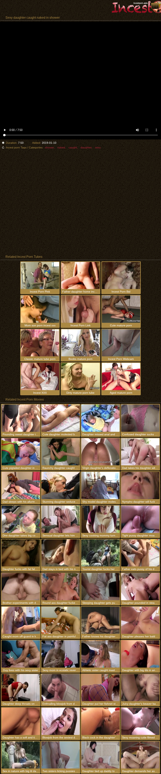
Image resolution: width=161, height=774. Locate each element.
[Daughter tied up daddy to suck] (100, 755)
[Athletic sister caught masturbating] (100, 654)
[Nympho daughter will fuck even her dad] (140, 485)
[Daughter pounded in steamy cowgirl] (140, 586)
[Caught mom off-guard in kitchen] (21, 620)
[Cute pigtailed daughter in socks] (21, 452)
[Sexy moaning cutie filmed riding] (140, 721)
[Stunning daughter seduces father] (60, 485)
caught (73, 147)
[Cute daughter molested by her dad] (60, 418)
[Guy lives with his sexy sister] (21, 654)
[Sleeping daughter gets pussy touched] (100, 586)
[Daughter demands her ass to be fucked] (140, 755)
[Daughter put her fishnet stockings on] (100, 687)
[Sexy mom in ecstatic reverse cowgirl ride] (60, 654)
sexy (98, 147)
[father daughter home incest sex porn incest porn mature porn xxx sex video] (155, 6)
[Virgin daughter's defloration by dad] (100, 452)
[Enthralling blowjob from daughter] (60, 687)
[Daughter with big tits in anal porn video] (140, 654)
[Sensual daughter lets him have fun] (60, 519)
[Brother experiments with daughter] (21, 586)
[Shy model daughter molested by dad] (100, 485)
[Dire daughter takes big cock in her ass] (21, 519)
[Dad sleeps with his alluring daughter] (21, 485)
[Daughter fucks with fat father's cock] (21, 553)
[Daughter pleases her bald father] (140, 620)
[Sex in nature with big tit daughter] (21, 755)
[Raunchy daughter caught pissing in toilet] (60, 452)
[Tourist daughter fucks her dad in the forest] (100, 553)
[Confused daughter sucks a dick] (140, 418)
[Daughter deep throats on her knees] (21, 687)
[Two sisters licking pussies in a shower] (60, 755)
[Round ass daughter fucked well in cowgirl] (60, 586)
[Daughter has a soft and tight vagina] (21, 721)
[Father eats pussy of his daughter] (140, 553)
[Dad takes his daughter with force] (140, 452)
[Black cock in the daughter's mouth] (100, 721)
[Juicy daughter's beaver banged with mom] (140, 687)
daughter (85, 147)
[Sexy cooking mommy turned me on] (100, 519)
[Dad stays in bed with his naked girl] (60, 553)
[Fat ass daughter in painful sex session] (60, 620)
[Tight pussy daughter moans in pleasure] (140, 519)
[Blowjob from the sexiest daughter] (60, 721)
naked (61, 147)
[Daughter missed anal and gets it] (100, 418)
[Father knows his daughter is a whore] (100, 620)
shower (49, 147)
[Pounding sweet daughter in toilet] (21, 418)
